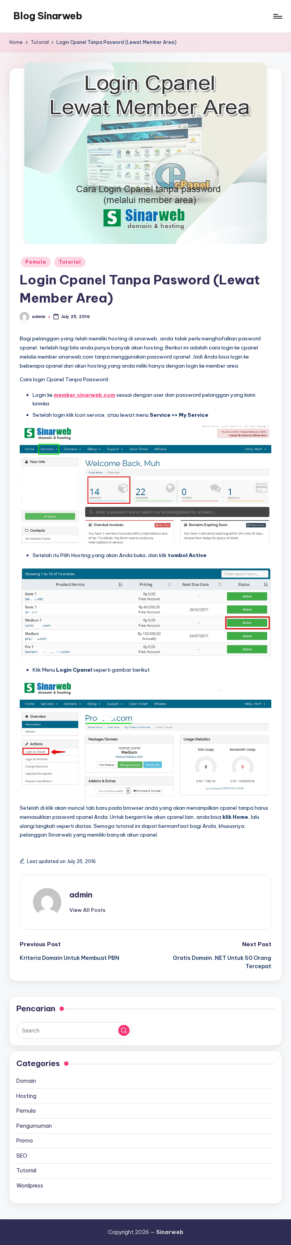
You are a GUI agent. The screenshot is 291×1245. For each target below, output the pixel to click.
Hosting (26, 1096)
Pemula (35, 262)
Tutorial (70, 262)
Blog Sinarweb (47, 16)
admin (80, 894)
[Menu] (277, 16)
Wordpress (29, 1185)
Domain (26, 1080)
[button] (87, 910)
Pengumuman (34, 1125)
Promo (24, 1140)
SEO (21, 1155)
